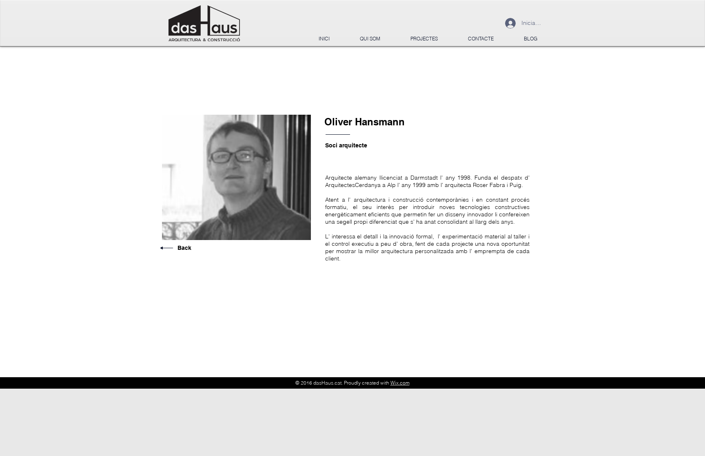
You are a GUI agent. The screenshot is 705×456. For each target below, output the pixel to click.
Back (184, 248)
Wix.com (400, 383)
